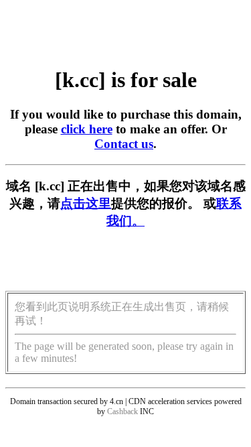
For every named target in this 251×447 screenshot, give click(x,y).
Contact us (123, 144)
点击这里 (85, 203)
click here (86, 129)
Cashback (122, 411)
